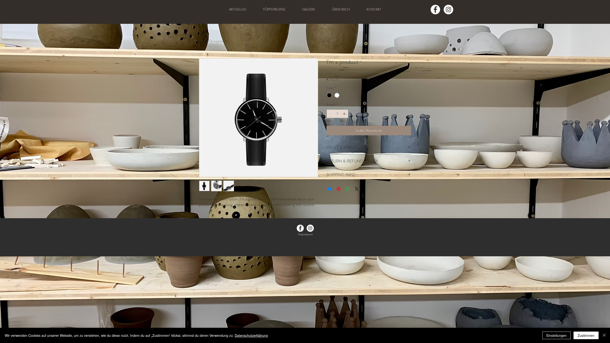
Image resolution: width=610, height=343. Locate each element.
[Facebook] (435, 9)
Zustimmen (586, 335)
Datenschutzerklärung (251, 335)
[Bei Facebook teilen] (329, 189)
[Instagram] (448, 9)
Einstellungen (556, 335)
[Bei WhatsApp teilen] (348, 189)
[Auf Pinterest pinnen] (338, 189)
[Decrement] (330, 114)
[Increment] (345, 114)
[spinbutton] (337, 114)
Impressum (305, 234)
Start (202, 41)
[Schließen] (604, 335)
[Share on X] (357, 189)
